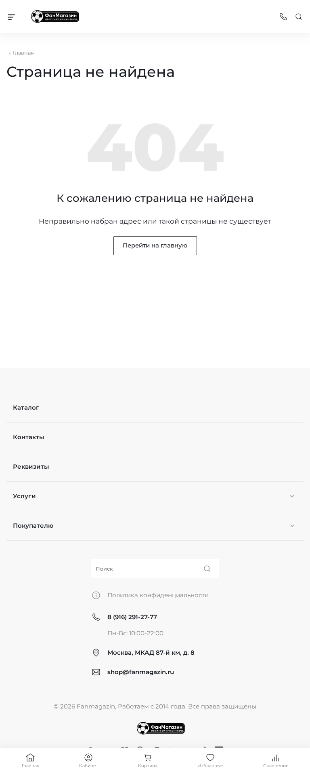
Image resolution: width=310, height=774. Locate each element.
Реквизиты (31, 466)
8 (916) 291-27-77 (132, 617)
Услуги (24, 496)
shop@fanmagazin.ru (140, 672)
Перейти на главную (155, 245)
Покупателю (33, 525)
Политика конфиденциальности (158, 595)
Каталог (26, 407)
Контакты (28, 437)
